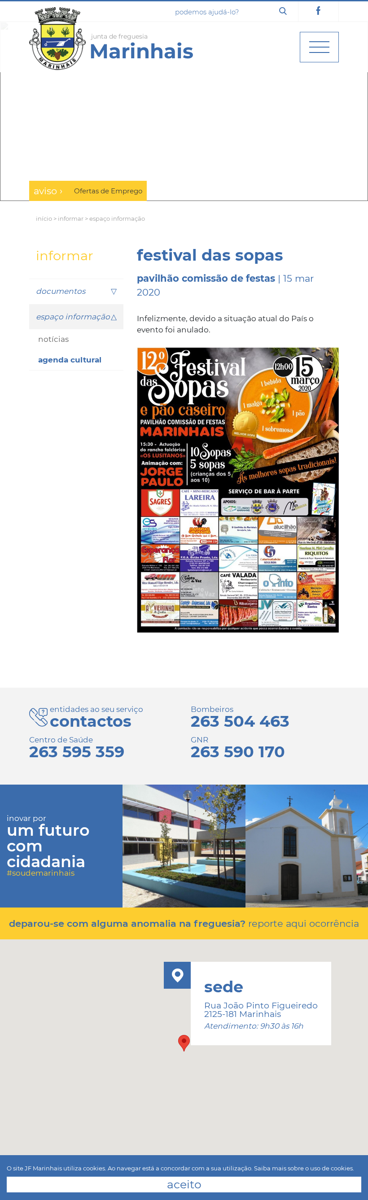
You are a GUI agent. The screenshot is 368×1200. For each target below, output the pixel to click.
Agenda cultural (69, 359)
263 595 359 (76, 751)
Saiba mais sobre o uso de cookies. (304, 1168)
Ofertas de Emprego (108, 191)
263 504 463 (240, 721)
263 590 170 (238, 751)
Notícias (53, 339)
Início (44, 218)
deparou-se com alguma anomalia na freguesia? (184, 923)
